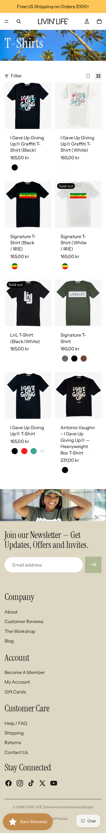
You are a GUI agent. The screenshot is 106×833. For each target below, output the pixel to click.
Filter (16, 76)
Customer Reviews (24, 621)
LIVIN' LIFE (33, 807)
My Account (17, 682)
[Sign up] (93, 565)
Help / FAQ (16, 723)
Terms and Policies (53, 818)
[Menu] (6, 21)
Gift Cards (15, 692)
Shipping (14, 733)
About (11, 612)
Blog (9, 641)
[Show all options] (42, 451)
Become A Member (25, 672)
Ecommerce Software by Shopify (69, 807)
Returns (13, 742)
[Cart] (99, 21)
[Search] (18, 21)
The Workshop (20, 631)
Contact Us (16, 752)
